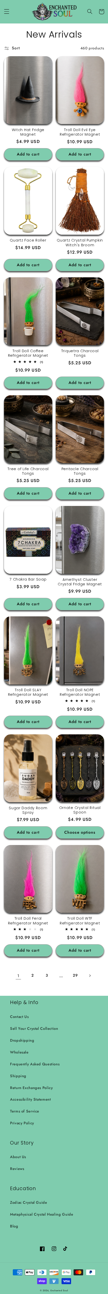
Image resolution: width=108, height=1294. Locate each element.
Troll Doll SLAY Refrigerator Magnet (28, 692)
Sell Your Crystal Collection (34, 1028)
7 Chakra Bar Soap (28, 579)
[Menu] (6, 11)
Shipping (18, 1076)
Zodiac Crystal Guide (28, 1202)
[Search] (89, 11)
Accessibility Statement (30, 1099)
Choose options (79, 832)
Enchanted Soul (59, 1290)
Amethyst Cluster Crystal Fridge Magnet (80, 581)
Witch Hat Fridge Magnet (28, 132)
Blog (14, 1226)
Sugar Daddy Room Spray (28, 810)
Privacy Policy (22, 1123)
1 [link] (18, 976)
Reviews (17, 1168)
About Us (18, 1157)
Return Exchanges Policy (31, 1088)
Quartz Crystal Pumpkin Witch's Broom (80, 242)
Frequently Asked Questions (35, 1064)
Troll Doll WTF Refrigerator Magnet (80, 920)
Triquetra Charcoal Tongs (80, 353)
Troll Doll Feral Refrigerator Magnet (28, 920)
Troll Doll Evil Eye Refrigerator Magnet (80, 132)
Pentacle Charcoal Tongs (80, 471)
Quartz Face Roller (28, 240)
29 (75, 975)
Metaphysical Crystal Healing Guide (41, 1214)
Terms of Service (24, 1111)
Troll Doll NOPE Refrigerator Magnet (80, 692)
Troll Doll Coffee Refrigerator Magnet (28, 353)
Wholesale (19, 1052)
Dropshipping (22, 1040)
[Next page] (89, 975)
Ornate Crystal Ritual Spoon (80, 810)
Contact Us (19, 1016)
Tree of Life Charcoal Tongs (28, 471)
